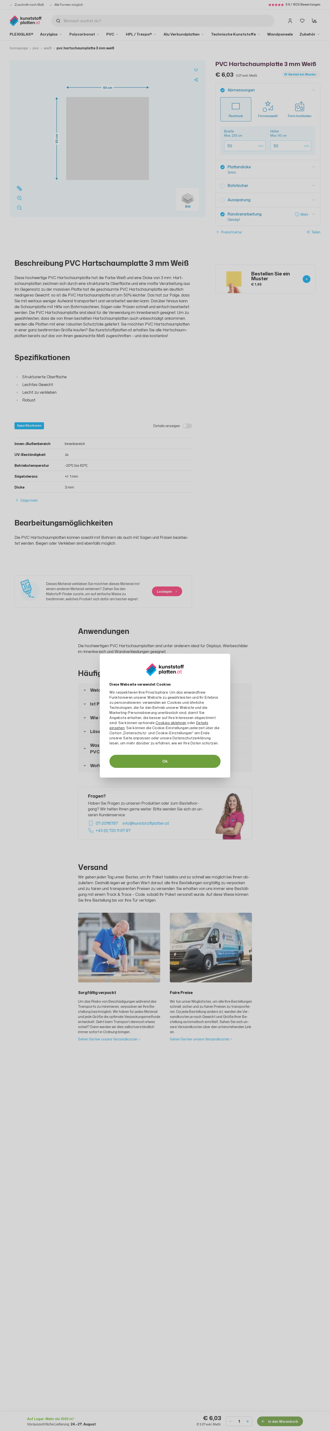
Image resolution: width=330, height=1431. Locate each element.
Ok (165, 761)
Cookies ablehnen (171, 722)
